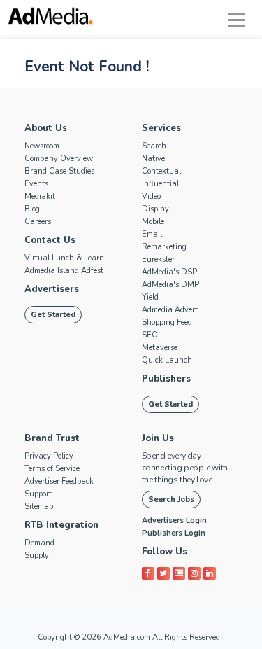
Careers (37, 221)
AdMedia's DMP (170, 284)
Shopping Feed (167, 322)
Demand (39, 543)
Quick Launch (167, 360)
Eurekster (158, 259)
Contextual (161, 171)
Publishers (166, 378)
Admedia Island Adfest (63, 270)
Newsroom (41, 146)
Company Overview (58, 158)
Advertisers (51, 289)
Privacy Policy (48, 456)
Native (153, 158)
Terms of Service (52, 468)
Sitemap (38, 506)
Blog (32, 209)
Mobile (153, 221)
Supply (36, 555)
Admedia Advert (170, 310)
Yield (150, 297)
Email (152, 234)
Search (154, 146)
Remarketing (164, 247)
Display (155, 209)
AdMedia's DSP (169, 272)
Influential (160, 184)
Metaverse (159, 347)
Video (151, 196)
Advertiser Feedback (59, 481)
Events (36, 184)
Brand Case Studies (59, 171)
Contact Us (49, 240)
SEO (150, 335)
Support (38, 494)
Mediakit (39, 196)
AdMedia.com (126, 637)
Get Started (53, 314)
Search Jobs (171, 499)
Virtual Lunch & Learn (64, 258)
